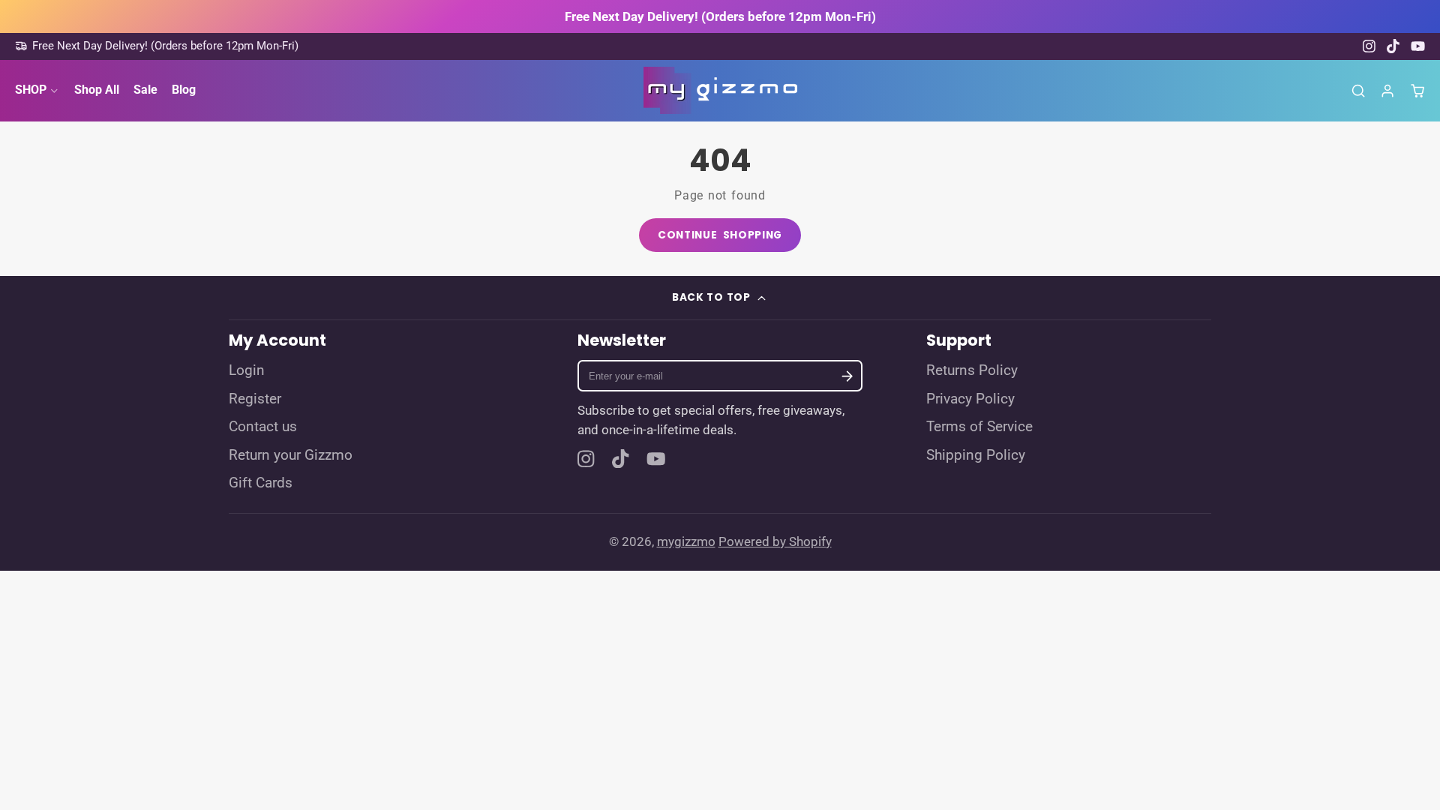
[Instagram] (1370, 46)
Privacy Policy (970, 399)
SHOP (30, 89)
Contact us (263, 426)
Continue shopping (720, 235)
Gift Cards (260, 483)
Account (1387, 90)
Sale (146, 89)
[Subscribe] (847, 376)
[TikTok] (1394, 46)
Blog (184, 89)
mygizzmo (686, 541)
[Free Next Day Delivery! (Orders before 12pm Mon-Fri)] (156, 46)
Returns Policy (972, 370)
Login (247, 370)
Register (255, 399)
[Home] (720, 90)
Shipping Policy (975, 455)
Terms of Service (979, 426)
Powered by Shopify (775, 541)
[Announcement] (720, 16)
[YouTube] (1418, 46)
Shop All (96, 89)
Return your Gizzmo (290, 455)
